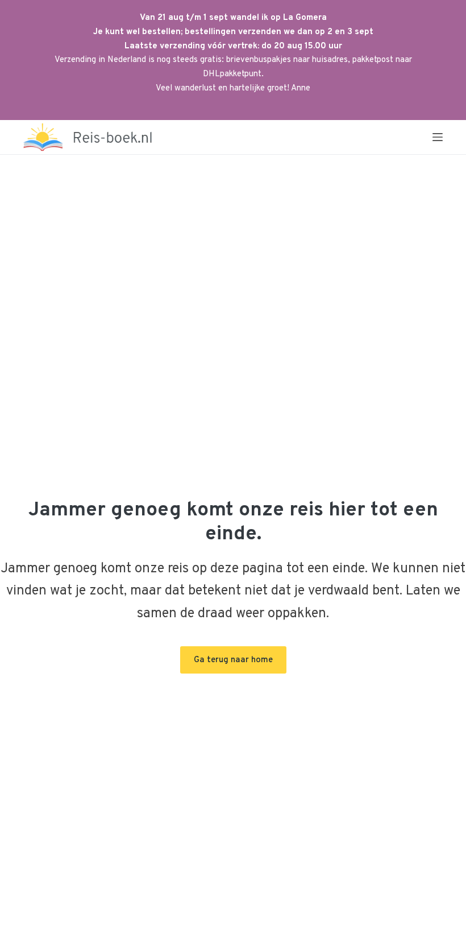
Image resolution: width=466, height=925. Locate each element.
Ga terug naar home (233, 660)
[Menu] (437, 137)
